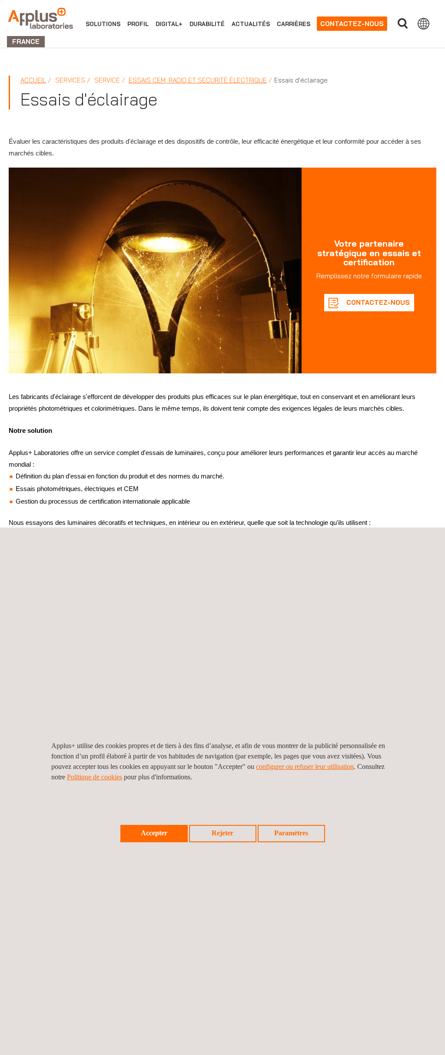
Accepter (154, 833)
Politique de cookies (94, 777)
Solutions (103, 23)
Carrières (293, 23)
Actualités (251, 23)
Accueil (33, 80)
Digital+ (169, 23)
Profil (138, 23)
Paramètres (291, 833)
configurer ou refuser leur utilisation (305, 766)
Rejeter (222, 833)
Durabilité (207, 23)
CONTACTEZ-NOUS (377, 302)
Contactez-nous (352, 24)
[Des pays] (423, 23)
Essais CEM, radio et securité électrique (198, 80)
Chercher (402, 23)
